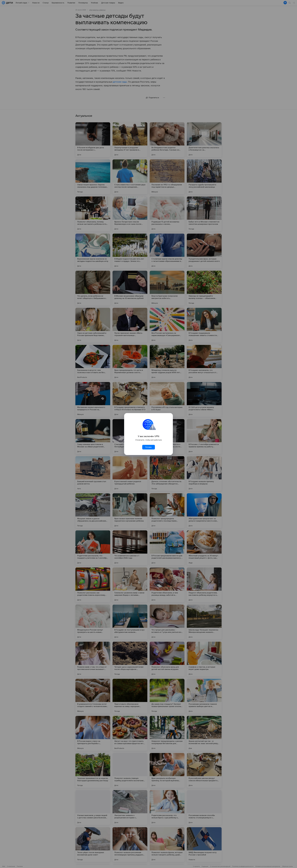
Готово (148, 447)
